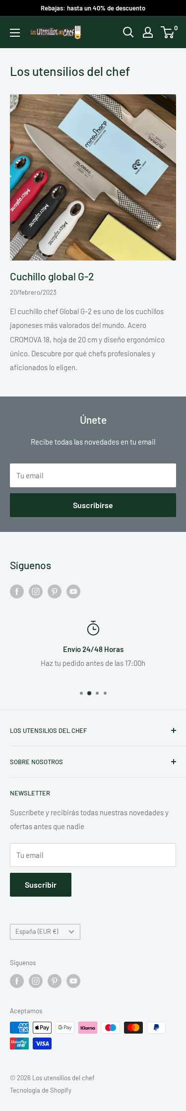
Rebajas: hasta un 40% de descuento (93, 8)
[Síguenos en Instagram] (36, 591)
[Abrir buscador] (128, 32)
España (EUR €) (36, 931)
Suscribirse (93, 505)
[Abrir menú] (15, 33)
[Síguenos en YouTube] (73, 591)
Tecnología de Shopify (40, 1090)
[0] (168, 32)
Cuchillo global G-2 (52, 276)
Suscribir (41, 884)
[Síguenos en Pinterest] (55, 591)
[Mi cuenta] (148, 32)
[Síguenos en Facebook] (17, 591)
